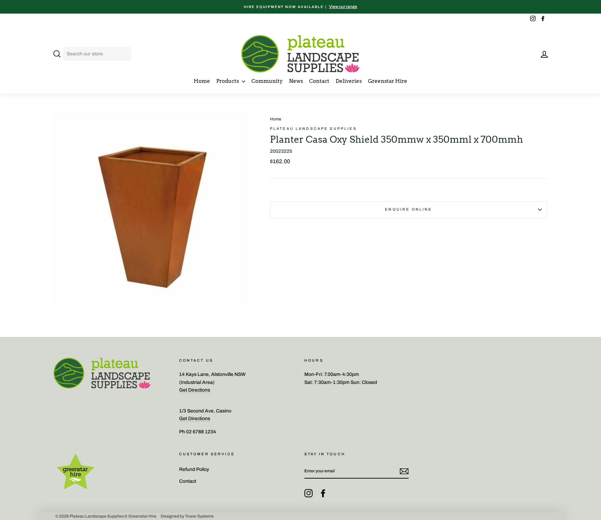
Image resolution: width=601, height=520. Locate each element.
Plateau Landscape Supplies (313, 129)
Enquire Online (408, 209)
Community (267, 81)
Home (202, 81)
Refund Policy (194, 469)
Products (228, 81)
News (296, 81)
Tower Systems (199, 516)
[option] (300, 6)
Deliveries (349, 81)
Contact (319, 81)
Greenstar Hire (387, 81)
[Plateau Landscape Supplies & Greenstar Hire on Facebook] (323, 493)
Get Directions (194, 390)
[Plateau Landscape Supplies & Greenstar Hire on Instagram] (308, 493)
